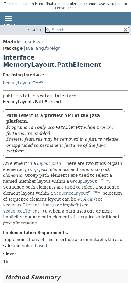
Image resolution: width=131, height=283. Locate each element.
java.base (32, 41)
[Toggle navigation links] (8, 19)
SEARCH (35, 30)
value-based (34, 245)
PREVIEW (37, 81)
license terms (64, 8)
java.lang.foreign (42, 48)
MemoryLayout (17, 82)
